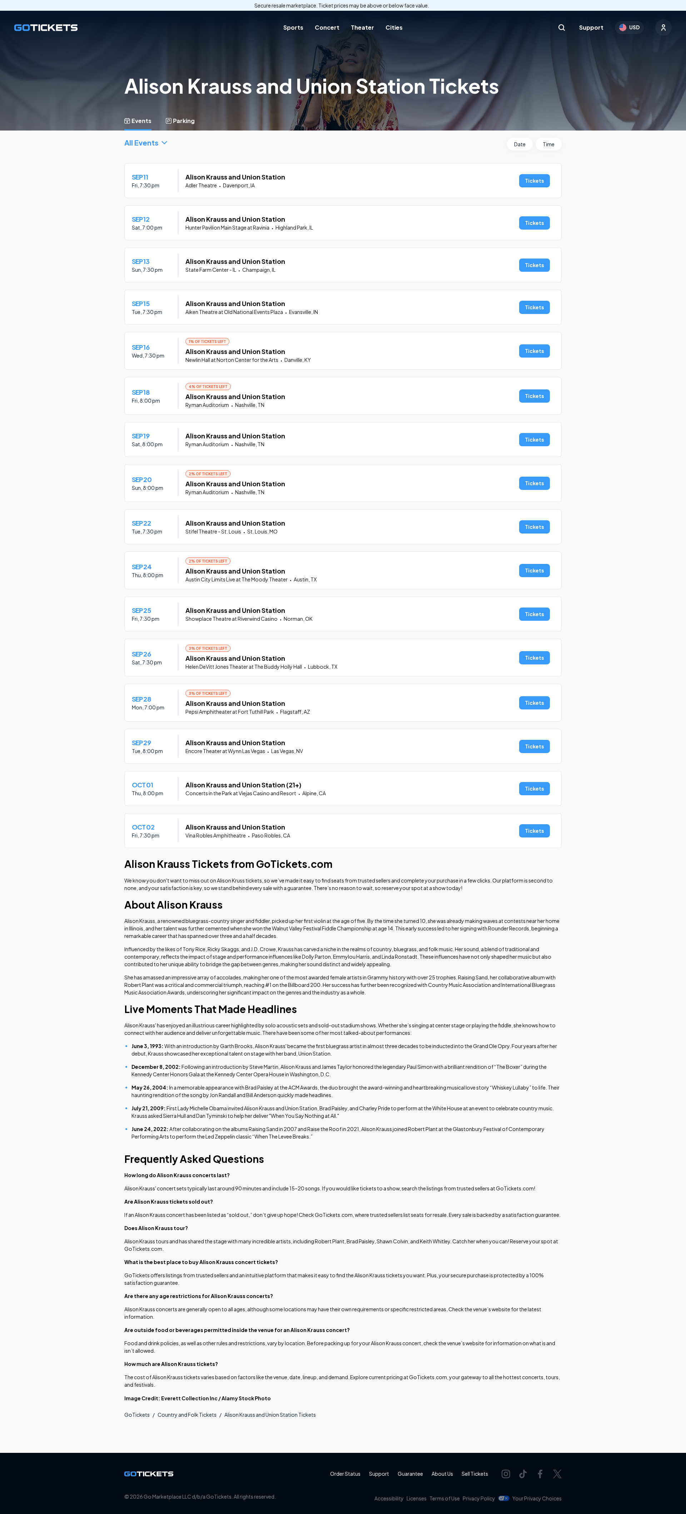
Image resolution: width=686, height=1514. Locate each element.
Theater (362, 27)
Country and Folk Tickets (187, 1414)
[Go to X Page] (557, 1474)
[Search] (562, 27)
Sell (475, 1473)
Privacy (479, 1498)
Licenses (417, 1498)
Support (591, 27)
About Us (442, 1473)
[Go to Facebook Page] (540, 1474)
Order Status (345, 1473)
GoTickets (137, 1414)
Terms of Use (444, 1498)
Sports (293, 27)
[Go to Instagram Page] (506, 1474)
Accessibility (389, 1498)
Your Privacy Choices (537, 1498)
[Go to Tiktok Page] (523, 1474)
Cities (394, 27)
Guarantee (410, 1473)
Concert (327, 27)
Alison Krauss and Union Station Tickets (270, 1414)
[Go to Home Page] (46, 27)
